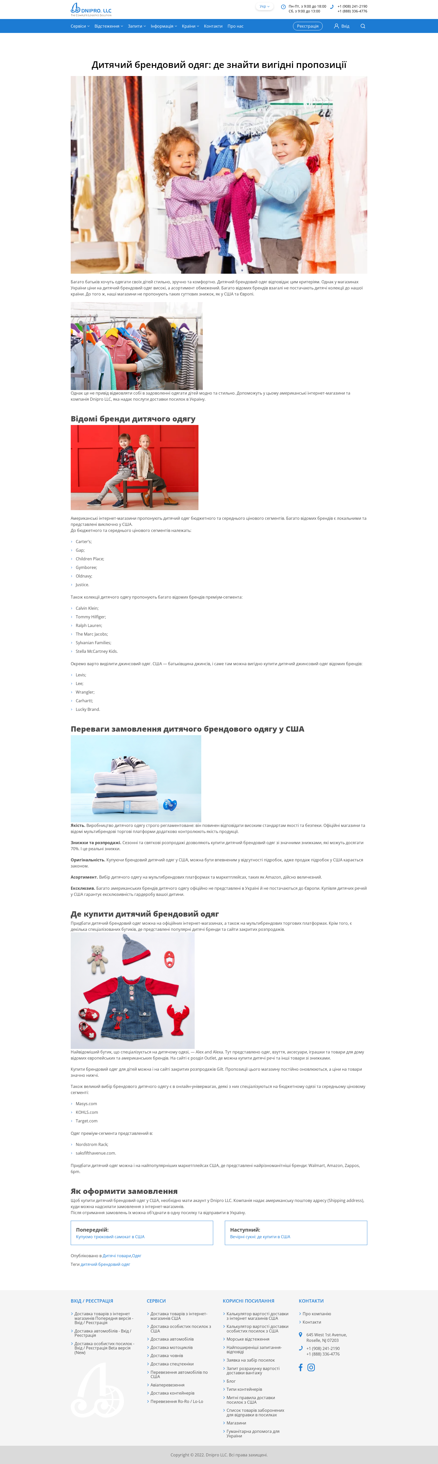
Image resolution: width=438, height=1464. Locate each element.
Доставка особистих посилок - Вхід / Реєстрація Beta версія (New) (104, 1348)
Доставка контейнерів (172, 1393)
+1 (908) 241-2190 (352, 6)
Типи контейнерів (244, 1389)
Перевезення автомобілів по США (179, 1374)
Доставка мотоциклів (172, 1347)
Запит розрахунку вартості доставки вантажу (253, 1371)
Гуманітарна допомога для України (253, 1434)
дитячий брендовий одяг (105, 1264)
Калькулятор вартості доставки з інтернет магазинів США (257, 1316)
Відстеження (107, 26)
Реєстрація (308, 26)
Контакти (213, 26)
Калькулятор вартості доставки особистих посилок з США (257, 1329)
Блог (231, 1381)
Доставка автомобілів (172, 1339)
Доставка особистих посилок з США (181, 1329)
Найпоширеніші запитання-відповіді (254, 1350)
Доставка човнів (167, 1355)
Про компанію (317, 1314)
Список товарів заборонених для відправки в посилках (255, 1412)
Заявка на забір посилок (251, 1360)
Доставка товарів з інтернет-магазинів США (179, 1316)
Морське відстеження (248, 1339)
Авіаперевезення (168, 1385)
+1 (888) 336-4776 (352, 11)
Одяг (136, 1255)
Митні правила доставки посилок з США (251, 1400)
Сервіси (78, 26)
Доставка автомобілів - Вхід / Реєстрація (103, 1333)
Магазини (236, 1423)
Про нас (236, 26)
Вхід (345, 26)
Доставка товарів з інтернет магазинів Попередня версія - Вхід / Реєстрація (104, 1318)
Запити (135, 26)
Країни (188, 26)
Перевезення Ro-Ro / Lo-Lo (177, 1401)
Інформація (162, 26)
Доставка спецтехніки (172, 1364)
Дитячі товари (117, 1255)
